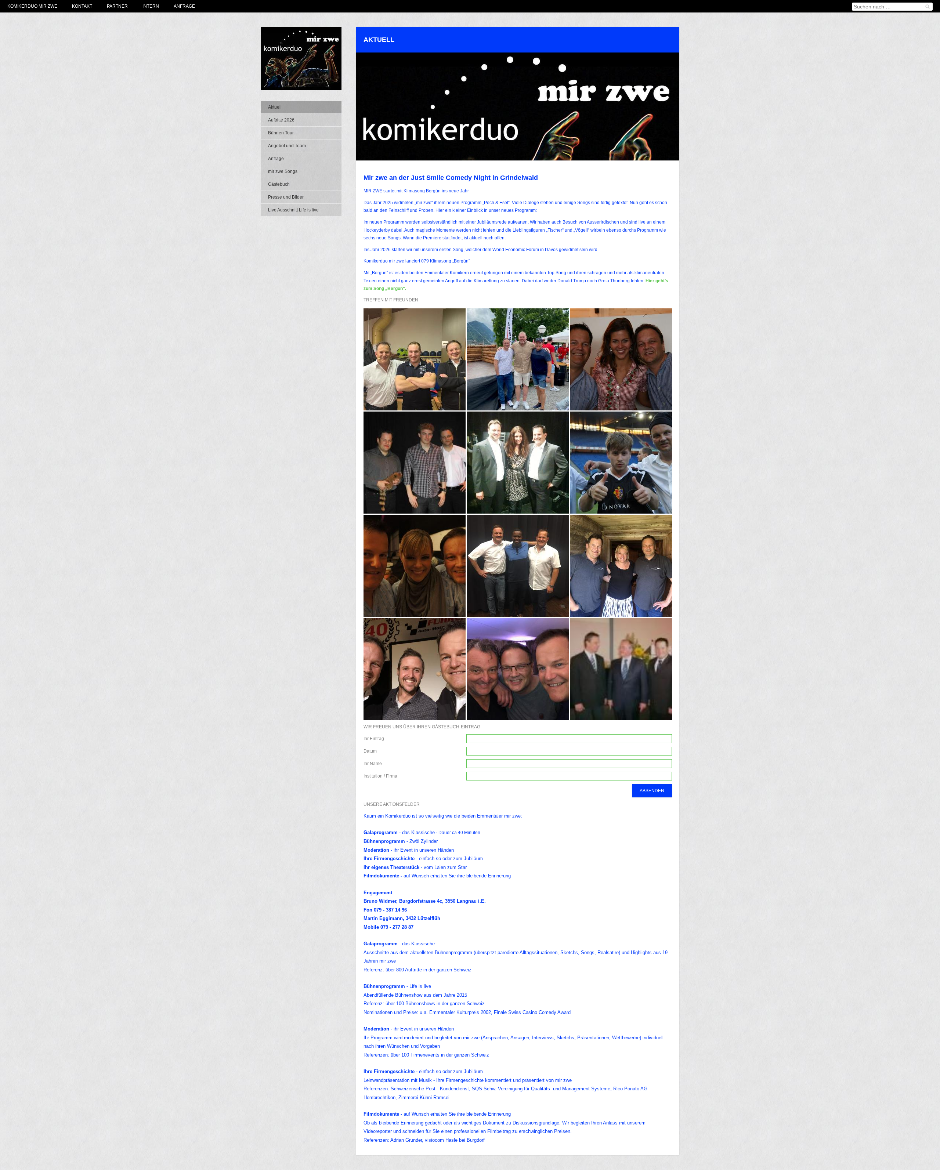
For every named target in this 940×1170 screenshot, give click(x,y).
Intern (150, 6)
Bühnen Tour (281, 132)
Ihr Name (373, 763)
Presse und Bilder (286, 197)
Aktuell (275, 107)
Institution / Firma (380, 776)
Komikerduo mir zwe (32, 6)
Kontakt (82, 6)
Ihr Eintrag (374, 738)
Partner (117, 6)
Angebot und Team (287, 145)
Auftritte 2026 (281, 120)
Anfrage (184, 6)
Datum (370, 751)
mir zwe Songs (282, 171)
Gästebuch (279, 184)
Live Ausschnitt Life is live (293, 210)
